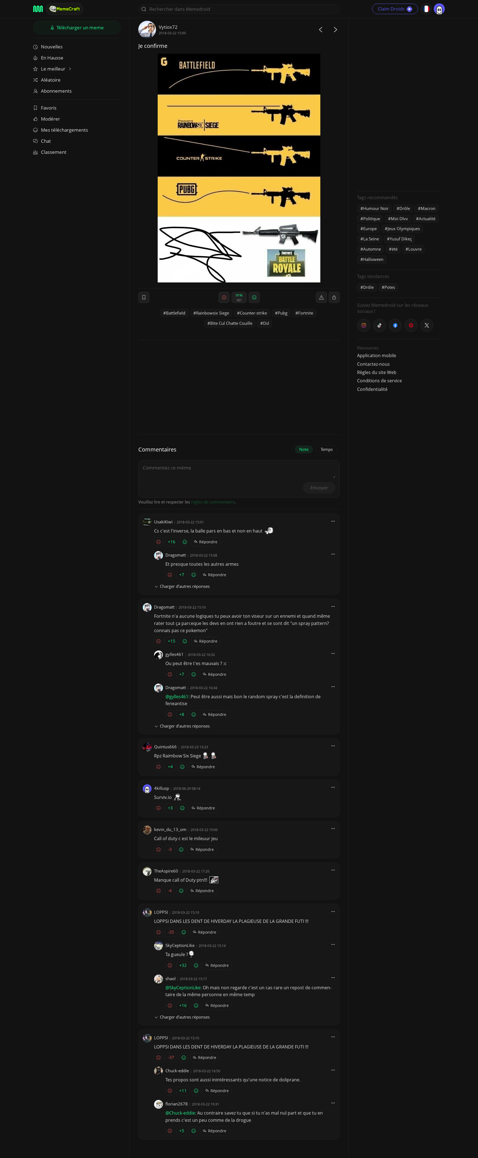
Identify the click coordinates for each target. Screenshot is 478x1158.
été (395, 249)
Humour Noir (376, 208)
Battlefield (175, 313)
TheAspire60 (166, 871)
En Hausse (52, 57)
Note (303, 449)
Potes (390, 287)
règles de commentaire (213, 502)
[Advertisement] (398, 104)
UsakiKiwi (163, 522)
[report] (321, 297)
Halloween (373, 259)
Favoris (48, 108)
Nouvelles (52, 46)
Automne (372, 249)
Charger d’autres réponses (185, 586)
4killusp (161, 788)
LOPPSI (161, 912)
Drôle (404, 208)
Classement (53, 152)
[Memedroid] (38, 9)
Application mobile (376, 355)
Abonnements (56, 91)
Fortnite (305, 313)
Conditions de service (379, 381)
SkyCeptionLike (180, 945)
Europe (370, 228)
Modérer (50, 119)
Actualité (427, 218)
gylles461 (174, 654)
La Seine (371, 239)
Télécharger (79, 27)
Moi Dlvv (399, 218)
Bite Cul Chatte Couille (231, 323)
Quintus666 (165, 746)
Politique (371, 218)
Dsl (266, 323)
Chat (46, 141)
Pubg (282, 313)
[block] (334, 297)
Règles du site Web (376, 372)
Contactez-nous (373, 364)
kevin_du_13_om (170, 829)
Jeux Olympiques (404, 228)
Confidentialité (372, 389)
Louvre (415, 249)
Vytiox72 (168, 27)
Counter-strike (253, 313)
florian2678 (176, 1104)
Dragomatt (175, 555)
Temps (327, 449)
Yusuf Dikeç (401, 239)
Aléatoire (51, 80)
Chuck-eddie (177, 1070)
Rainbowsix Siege (212, 313)
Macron (428, 208)
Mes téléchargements (64, 130)
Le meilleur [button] (53, 69)
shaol (170, 978)
